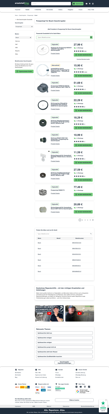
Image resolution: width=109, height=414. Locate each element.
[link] (24, 19)
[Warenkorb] (90, 3)
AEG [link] (16, 47)
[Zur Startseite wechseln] (22, 3)
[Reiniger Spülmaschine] (79, 313)
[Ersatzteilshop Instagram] (77, 386)
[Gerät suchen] (91, 233)
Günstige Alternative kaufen (83, 59)
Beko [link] (16, 54)
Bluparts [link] (17, 51)
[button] (17, 9)
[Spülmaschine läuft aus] (49, 313)
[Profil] (93, 3)
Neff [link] (16, 44)
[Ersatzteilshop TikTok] (89, 386)
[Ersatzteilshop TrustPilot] (58, 386)
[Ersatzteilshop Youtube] (81, 386)
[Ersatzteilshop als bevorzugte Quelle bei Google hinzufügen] (83, 391)
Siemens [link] (17, 41)
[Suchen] (91, 37)
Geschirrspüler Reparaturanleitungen (64, 362)
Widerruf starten (74, 400)
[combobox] (51, 3)
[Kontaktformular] (86, 3)
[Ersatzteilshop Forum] (85, 386)
